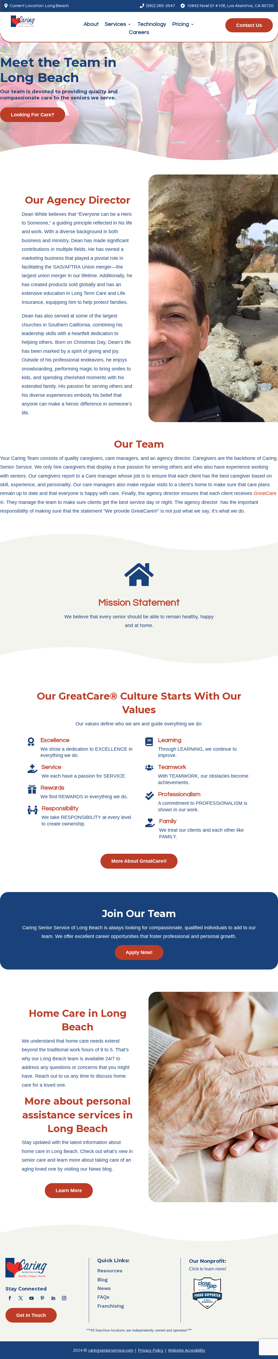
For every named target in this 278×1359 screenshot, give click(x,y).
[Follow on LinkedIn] (53, 1298)
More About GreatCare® (139, 861)
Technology (151, 24)
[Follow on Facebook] (9, 1298)
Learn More (69, 1190)
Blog (102, 1279)
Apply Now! (139, 952)
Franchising (110, 1306)
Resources (109, 1270)
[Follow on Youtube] (31, 1298)
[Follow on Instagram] (64, 1298)
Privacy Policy (150, 1350)
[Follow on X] (20, 1298)
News (104, 1288)
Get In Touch (31, 1315)
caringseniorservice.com (110, 1350)
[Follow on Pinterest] (42, 1298)
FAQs (103, 1297)
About (91, 24)
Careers (139, 32)
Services (115, 24)
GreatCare (265, 493)
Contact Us (249, 25)
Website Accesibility (186, 1350)
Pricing (180, 24)
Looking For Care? (32, 114)
